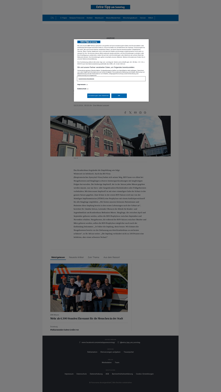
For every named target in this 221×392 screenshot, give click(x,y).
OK (119, 95)
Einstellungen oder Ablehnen (99, 95)
